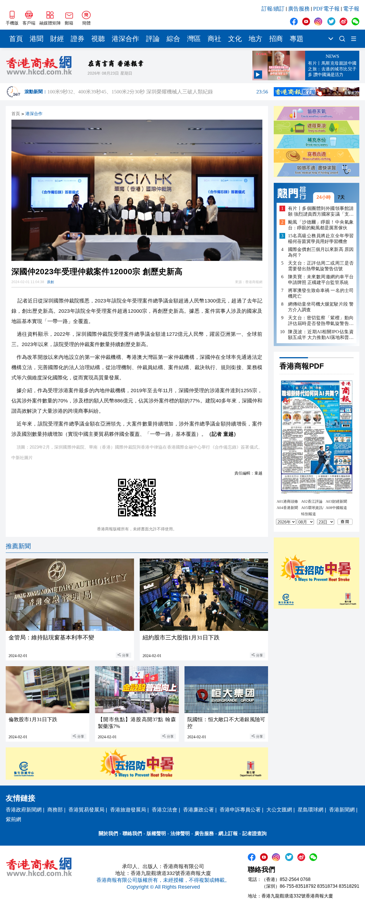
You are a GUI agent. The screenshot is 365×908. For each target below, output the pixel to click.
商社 (214, 38)
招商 (276, 38)
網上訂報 (228, 833)
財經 (57, 38)
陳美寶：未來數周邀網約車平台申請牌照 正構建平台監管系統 (321, 280)
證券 (77, 38)
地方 (255, 38)
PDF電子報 (326, 9)
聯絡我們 (132, 833)
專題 (296, 38)
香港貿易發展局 (86, 810)
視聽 (98, 38)
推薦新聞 (18, 546)
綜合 (173, 38)
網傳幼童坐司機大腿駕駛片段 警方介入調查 (321, 307)
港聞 (36, 38)
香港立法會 (164, 810)
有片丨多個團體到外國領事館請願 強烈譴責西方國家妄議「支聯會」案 (321, 211)
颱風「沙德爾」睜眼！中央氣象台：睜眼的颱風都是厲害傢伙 (321, 225)
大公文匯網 (279, 810)
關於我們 (108, 833)
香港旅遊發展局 (128, 810)
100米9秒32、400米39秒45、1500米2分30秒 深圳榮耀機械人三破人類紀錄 (157, 92)
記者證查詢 (254, 833)
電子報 (351, 9)
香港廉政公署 (198, 810)
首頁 (16, 38)
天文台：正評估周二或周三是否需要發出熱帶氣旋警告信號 (321, 266)
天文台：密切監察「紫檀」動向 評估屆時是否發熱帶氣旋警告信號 (321, 321)
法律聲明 (180, 833)
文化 (235, 38)
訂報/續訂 (273, 9)
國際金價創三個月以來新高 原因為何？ (321, 252)
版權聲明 (156, 833)
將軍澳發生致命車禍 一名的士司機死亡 (321, 293)
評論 (153, 38)
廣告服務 (299, 9)
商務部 (55, 810)
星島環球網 (310, 810)
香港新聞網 (342, 810)
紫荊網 (13, 819)
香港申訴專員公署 (240, 810)
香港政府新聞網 (24, 810)
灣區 (194, 38)
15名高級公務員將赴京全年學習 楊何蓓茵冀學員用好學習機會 (321, 238)
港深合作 (125, 38)
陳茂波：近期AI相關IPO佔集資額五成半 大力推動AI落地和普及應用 (321, 334)
